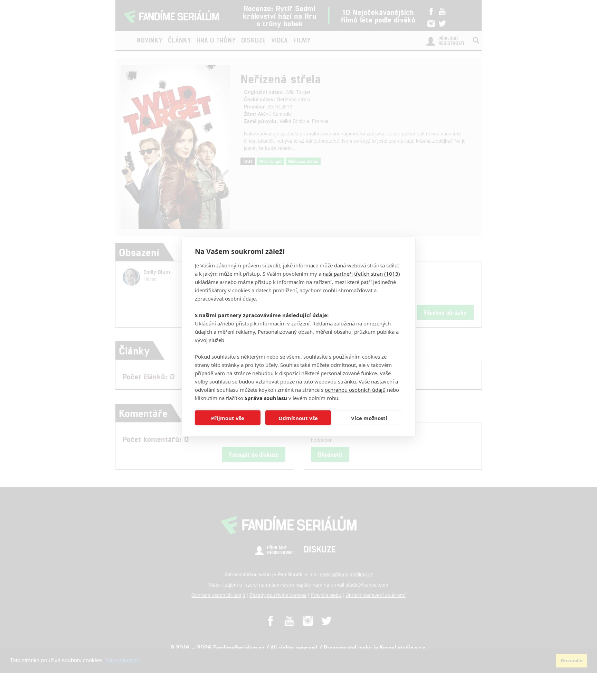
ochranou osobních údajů (355, 389)
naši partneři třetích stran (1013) (361, 273)
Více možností (369, 417)
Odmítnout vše (298, 417)
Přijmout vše (227, 417)
